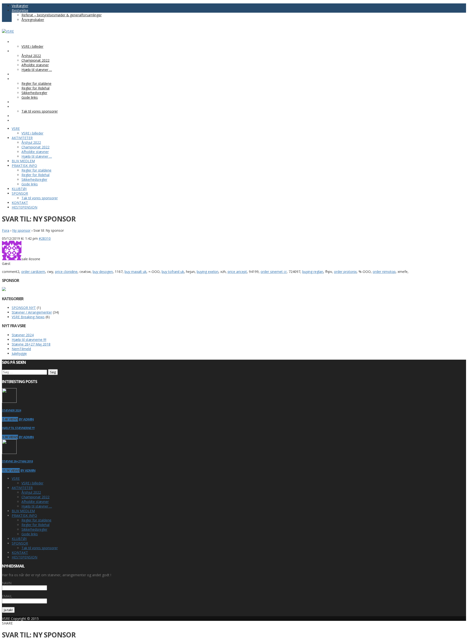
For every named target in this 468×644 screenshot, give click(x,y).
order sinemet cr (274, 271)
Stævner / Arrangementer (32, 312)
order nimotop (384, 271)
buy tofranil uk (173, 271)
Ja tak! (8, 610)
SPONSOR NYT (24, 307)
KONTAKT (20, 552)
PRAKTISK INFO (24, 515)
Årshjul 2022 (31, 492)
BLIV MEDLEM (23, 511)
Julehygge (19, 353)
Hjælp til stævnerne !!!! (29, 339)
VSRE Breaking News (28, 317)
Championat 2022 (35, 497)
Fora (5, 230)
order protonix (345, 271)
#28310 (45, 238)
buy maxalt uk (135, 271)
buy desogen (103, 271)
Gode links (29, 534)
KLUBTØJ (19, 538)
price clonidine (66, 271)
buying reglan (312, 271)
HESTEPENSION (24, 557)
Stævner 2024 (23, 335)
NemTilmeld (21, 348)
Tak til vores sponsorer (39, 548)
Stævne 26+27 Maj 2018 (31, 344)
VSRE (16, 478)
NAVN (6, 583)
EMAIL (7, 596)
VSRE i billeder (32, 483)
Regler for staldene (36, 520)
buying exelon (207, 271)
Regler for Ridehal (35, 524)
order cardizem (33, 271)
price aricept (237, 271)
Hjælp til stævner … (36, 506)
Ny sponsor (21, 230)
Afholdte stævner (35, 501)
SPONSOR (20, 543)
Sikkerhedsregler (34, 529)
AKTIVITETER (22, 487)
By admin (26, 419)
